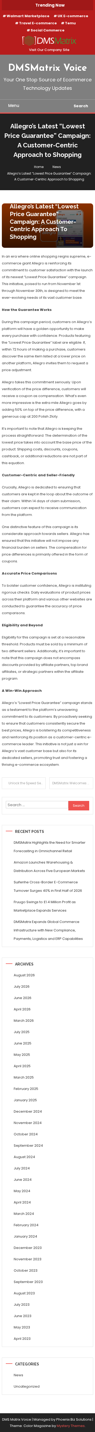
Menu (13, 105)
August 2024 (24, 1156)
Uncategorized (27, 1386)
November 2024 (28, 1122)
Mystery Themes (71, 1425)
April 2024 (22, 1202)
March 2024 (24, 1213)
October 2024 (26, 1134)
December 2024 (28, 1111)
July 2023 (22, 1304)
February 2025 (26, 1088)
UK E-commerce (73, 15)
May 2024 (22, 1190)
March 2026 (24, 1020)
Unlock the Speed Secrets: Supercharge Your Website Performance (27, 783)
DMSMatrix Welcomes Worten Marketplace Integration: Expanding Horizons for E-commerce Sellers (72, 783)
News (18, 1375)
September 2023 (28, 1281)
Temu (70, 23)
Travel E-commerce (38, 23)
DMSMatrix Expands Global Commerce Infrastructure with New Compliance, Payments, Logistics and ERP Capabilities (48, 930)
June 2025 (22, 1043)
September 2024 (28, 1145)
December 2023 (28, 1247)
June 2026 (22, 997)
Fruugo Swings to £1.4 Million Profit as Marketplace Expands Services (45, 906)
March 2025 (24, 1077)
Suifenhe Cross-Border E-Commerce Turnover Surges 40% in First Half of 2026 (48, 886)
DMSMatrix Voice (47, 68)
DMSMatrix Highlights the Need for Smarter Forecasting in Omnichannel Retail (50, 846)
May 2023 (22, 1327)
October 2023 (25, 1270)
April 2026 (22, 1009)
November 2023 (27, 1259)
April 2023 (22, 1338)
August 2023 (24, 1293)
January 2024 (25, 1236)
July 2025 (22, 1031)
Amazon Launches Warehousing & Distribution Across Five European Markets (49, 866)
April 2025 (22, 1066)
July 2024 (22, 1168)
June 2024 (23, 1179)
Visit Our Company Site (49, 49)
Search (81, 106)
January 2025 (25, 1100)
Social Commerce (47, 30)
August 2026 (24, 975)
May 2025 (22, 1054)
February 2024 (26, 1225)
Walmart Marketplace (28, 15)
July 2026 (22, 986)
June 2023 (22, 1315)
